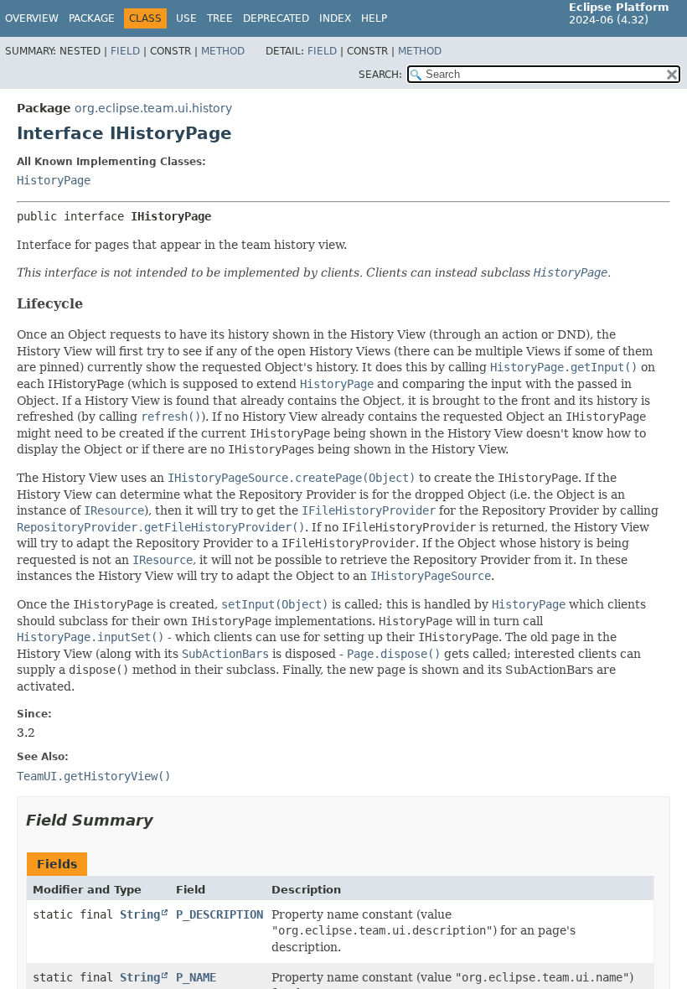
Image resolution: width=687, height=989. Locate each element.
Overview (32, 18)
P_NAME (196, 977)
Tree (220, 18)
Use (186, 18)
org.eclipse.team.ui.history (153, 108)
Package (92, 18)
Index (335, 18)
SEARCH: (380, 74)
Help (374, 18)
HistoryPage (53, 180)
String (140, 914)
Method (223, 51)
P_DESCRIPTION (219, 914)
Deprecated (276, 18)
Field (125, 51)
